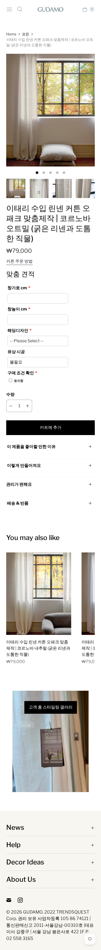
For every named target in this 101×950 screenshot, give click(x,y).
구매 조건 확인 (21, 372)
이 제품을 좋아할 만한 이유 (31, 446)
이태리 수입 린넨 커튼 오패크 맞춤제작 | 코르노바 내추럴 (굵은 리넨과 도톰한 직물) (38, 648)
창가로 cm (17, 287)
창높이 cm (17, 309)
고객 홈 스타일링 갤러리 (51, 707)
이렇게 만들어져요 (24, 465)
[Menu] (9, 9)
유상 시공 (16, 351)
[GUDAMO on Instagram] (23, 900)
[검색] (20, 9)
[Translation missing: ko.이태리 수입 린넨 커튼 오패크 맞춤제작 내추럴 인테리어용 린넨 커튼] (15, 188)
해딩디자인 (18, 330)
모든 (25, 34)
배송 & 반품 (17, 503)
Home (11, 34)
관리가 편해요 (19, 484)
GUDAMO (32, 912)
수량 (10, 394)
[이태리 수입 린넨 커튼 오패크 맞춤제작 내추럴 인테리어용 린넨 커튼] (50, 110)
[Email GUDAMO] (12, 900)
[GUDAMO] (50, 9)
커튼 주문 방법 (19, 261)
